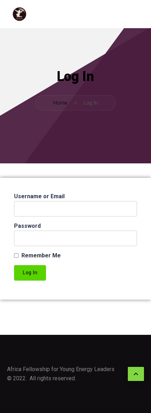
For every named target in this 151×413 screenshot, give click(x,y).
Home (60, 103)
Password (27, 226)
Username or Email (39, 196)
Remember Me (41, 255)
